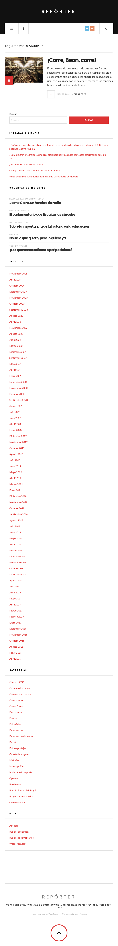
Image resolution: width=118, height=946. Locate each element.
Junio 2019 (15, 466)
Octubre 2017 (16, 568)
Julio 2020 (14, 411)
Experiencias (16, 730)
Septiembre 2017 (18, 574)
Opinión (13, 778)
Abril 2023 (15, 321)
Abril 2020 (15, 423)
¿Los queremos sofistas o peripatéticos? (40, 249)
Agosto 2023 (16, 315)
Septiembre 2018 (18, 514)
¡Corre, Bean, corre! (71, 60)
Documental (15, 712)
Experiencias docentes (21, 736)
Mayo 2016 (15, 652)
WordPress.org (17, 843)
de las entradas (19, 831)
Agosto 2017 (16, 580)
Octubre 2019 (16, 448)
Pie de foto (80, 94)
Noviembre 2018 (18, 502)
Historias (14, 760)
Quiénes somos (17, 802)
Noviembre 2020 (18, 387)
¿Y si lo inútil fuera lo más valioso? (27, 164)
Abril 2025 (15, 279)
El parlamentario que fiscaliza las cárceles (42, 214)
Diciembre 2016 (18, 628)
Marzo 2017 (16, 610)
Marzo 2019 (16, 484)
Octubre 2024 (16, 285)
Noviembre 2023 (18, 297)
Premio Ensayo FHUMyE (22, 790)
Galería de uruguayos (20, 754)
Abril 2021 (15, 369)
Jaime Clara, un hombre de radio (35, 202)
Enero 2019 (15, 490)
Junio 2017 (15, 592)
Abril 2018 (15, 544)
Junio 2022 (15, 339)
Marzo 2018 (16, 550)
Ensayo (13, 718)
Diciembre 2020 (18, 381)
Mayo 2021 (15, 363)
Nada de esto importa (20, 772)
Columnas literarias (19, 687)
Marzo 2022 (16, 345)
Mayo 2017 (15, 598)
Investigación (16, 766)
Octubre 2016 (16, 640)
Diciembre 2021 (18, 351)
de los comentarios (21, 837)
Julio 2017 (14, 586)
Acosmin (83, 914)
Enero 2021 (15, 375)
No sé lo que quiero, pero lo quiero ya (37, 238)
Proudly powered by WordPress (44, 914)
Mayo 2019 (15, 472)
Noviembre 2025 (18, 273)
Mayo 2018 (15, 538)
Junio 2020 (15, 417)
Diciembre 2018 (18, 496)
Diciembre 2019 (18, 436)
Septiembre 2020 (18, 399)
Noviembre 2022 (18, 327)
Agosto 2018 (16, 520)
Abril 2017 (15, 604)
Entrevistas (15, 724)
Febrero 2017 (16, 616)
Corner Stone (16, 706)
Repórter (59, 11)
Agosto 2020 (16, 405)
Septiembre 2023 (18, 309)
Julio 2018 (14, 526)
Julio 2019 (14, 460)
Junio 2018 (15, 532)
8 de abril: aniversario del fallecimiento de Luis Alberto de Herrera (43, 176)
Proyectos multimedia (21, 796)
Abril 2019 (15, 478)
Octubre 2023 (16, 303)
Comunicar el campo (20, 693)
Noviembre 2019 (18, 442)
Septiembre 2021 (18, 357)
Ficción (13, 742)
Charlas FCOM (17, 681)
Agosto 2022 (16, 333)
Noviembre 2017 (18, 562)
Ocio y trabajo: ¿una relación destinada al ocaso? (34, 170)
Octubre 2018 (16, 508)
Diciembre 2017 (18, 556)
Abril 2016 (15, 658)
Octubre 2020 (16, 393)
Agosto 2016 (16, 646)
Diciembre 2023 (18, 291)
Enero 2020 (15, 429)
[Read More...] (51, 94)
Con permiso (16, 700)
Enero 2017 (15, 622)
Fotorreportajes (17, 748)
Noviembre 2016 (18, 634)
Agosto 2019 (16, 454)
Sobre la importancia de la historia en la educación (49, 226)
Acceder (13, 825)
